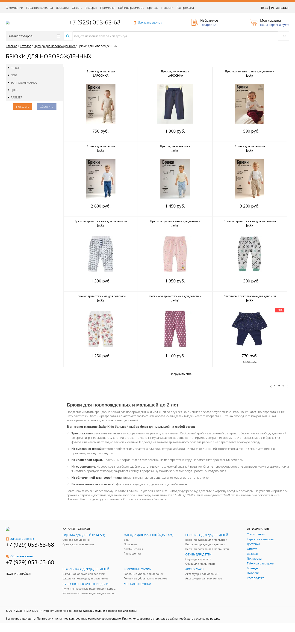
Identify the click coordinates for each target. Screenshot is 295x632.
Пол (14, 75)
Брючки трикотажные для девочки (175, 221)
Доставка (62, 8)
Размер (16, 97)
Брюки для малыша (101, 71)
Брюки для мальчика (175, 146)
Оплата (77, 8)
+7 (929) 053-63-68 (95, 22)
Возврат (91, 8)
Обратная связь (21, 556)
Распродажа (185, 8)
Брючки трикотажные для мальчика (100, 221)
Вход (264, 8)
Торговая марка (24, 82)
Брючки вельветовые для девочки (249, 71)
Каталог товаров (20, 36)
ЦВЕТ (14, 90)
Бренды (152, 8)
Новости (167, 8)
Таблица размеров (131, 8)
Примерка (107, 8)
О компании (14, 8)
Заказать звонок (22, 539)
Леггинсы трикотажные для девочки (175, 296)
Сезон (16, 68)
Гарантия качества (39, 8)
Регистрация (280, 8)
